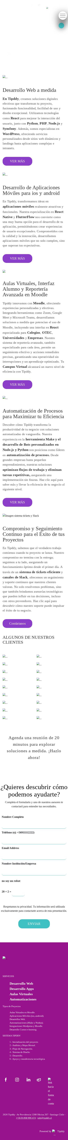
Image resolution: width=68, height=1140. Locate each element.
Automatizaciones (23, 999)
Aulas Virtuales (21, 994)
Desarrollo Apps (22, 989)
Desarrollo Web (21, 983)
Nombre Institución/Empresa (19, 863)
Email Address (10, 848)
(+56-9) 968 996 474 (26, 1118)
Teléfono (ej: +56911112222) (18, 832)
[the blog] (39, 4)
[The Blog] (39, 1079)
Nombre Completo (13, 816)
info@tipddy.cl (44, 1118)
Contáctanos (17, 623)
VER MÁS (17, 161)
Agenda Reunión (22, 53)
